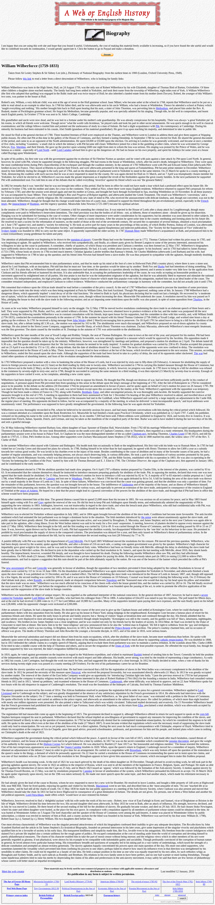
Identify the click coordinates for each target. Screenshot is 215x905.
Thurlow (197, 299)
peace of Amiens (29, 490)
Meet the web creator (13, 871)
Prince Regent (122, 627)
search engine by (170, 902)
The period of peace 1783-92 (144, 881)
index (157, 895)
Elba (140, 705)
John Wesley (79, 320)
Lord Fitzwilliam (35, 794)
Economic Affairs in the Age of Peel (112, 889)
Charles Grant (176, 433)
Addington (127, 484)
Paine (96, 392)
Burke (161, 266)
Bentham (87, 392)
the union (146, 517)
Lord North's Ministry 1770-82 (78, 881)
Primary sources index (17, 895)
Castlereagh (116, 681)
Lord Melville (75, 541)
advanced (182, 895)
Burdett (138, 654)
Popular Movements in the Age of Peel (144, 889)
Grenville (42, 568)
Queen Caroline (73, 747)
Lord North (43, 150)
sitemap (167, 895)
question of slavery (81, 239)
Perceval (75, 672)
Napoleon (111, 580)
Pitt (157, 126)
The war (198, 353)
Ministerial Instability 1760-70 (46, 882)
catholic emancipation (171, 639)
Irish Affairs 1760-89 (204, 882)
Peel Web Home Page (17, 888)
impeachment (19, 203)
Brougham (135, 750)
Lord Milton (38, 598)
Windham (77, 478)
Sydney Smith (8, 230)
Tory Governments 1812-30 (46, 888)
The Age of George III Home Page (17, 882)
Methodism (162, 108)
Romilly (38, 580)
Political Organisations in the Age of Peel (78, 889)
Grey (41, 502)
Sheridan (21, 147)
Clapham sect (139, 433)
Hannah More (132, 230)
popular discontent (179, 741)
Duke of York (122, 645)
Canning (50, 478)
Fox (13, 147)
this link (27, 78)
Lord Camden (64, 150)
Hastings (34, 203)
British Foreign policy (74, 895)
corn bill (204, 714)
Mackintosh (102, 785)
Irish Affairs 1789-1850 (178, 889)
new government (15, 568)
